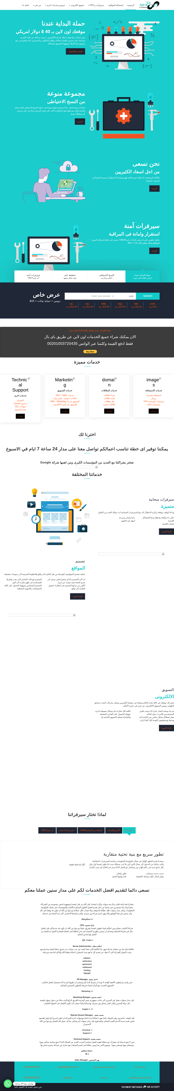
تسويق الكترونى (77, 5)
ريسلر (153, 398)
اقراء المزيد (166, 531)
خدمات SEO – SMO (65, 395)
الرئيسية (130, 5)
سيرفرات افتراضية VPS (153, 401)
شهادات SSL (20, 406)
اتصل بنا (25, 5)
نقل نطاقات (109, 401)
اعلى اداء (129, 830)
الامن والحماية (114, 830)
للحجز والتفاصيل (75, 51)
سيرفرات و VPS (96, 5)
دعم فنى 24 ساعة (67, 830)
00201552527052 (32, 1077)
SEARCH (147, 296)
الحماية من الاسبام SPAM (91, 830)
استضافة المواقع (116, 5)
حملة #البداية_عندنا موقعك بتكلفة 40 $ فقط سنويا (90, 330)
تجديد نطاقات (109, 398)
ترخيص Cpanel (20, 403)
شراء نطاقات (109, 395)
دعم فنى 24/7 (140, 1067)
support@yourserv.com (67, 1067)
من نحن (37, 5)
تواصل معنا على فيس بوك (104, 1067)
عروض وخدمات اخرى (55, 5)
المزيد (79, 121)
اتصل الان (109, 411)
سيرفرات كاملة (153, 404)
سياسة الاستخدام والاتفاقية (140, 1077)
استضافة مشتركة (153, 395)
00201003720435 (32, 1067)
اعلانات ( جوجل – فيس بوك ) (65, 398)
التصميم (20, 400)
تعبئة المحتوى (20, 409)
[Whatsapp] (8, 1084)
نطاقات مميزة (109, 404)
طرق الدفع (67, 1077)
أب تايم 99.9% (47, 830)
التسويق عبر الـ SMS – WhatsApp (64, 401)
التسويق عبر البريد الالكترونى (65, 404)
